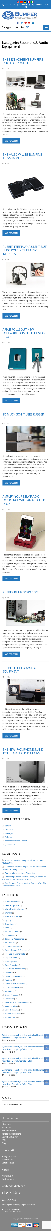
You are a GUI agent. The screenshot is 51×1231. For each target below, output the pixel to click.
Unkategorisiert (11, 961)
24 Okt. (7, 69)
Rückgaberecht (9, 1156)
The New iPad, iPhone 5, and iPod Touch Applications (22, 751)
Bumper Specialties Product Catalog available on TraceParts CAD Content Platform (24, 878)
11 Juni (7, 509)
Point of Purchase (12, 916)
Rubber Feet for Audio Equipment (19, 669)
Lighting (8, 920)
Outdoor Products (12, 987)
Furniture (8, 980)
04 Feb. (7, 677)
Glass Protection (12, 965)
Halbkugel (9, 833)
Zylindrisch (9, 829)
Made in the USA (12, 1010)
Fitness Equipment (12, 901)
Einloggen (7, 27)
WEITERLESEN (11, 141)
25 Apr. (7, 164)
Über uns (6, 1124)
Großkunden (8, 1179)
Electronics (9, 998)
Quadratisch (10, 844)
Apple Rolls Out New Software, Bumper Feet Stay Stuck (23, 333)
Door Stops (9, 924)
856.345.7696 (10, 5)
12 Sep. (7, 758)
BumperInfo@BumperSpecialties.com (33, 5)
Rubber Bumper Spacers (20, 592)
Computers (9, 935)
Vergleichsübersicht (11, 1133)
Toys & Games (11, 957)
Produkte (6, 1127)
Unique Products (12, 995)
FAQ (4, 1140)
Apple (7, 927)
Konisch (8, 825)
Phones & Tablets (12, 931)
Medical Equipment (13, 905)
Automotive (10, 991)
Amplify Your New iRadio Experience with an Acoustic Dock (24, 500)
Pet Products (10, 942)
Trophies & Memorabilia (15, 954)
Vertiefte (8, 837)
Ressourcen (7, 1159)
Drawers (8, 913)
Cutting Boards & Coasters (16, 950)
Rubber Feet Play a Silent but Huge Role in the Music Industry (24, 250)
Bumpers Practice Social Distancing (20, 873)
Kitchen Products (12, 946)
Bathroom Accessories (14, 939)
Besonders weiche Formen (16, 840)
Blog (4, 1143)
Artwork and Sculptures (14, 909)
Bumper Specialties (13, 1013)
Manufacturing (11, 1006)
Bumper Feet (10, 1017)
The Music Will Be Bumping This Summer (22, 156)
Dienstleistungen (10, 1137)
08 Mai (6, 598)
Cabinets (8, 972)
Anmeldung (7, 1176)
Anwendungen (9, 1130)
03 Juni (7, 342)
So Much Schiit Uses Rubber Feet (23, 416)
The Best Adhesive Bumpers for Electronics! (22, 61)
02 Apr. (7, 423)
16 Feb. (7, 259)
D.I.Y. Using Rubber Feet (15, 968)
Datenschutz (8, 1162)
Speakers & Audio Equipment (17, 1002)
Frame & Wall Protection (15, 983)
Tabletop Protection (13, 976)
